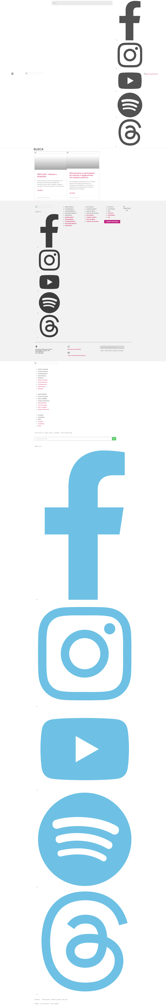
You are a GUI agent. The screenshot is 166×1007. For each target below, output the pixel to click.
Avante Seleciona (92, 213)
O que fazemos (43, 371)
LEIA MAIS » (40, 190)
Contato (111, 207)
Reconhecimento (71, 213)
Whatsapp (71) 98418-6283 (74, 349)
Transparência (70, 211)
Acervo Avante (91, 209)
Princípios (68, 215)
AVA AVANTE (90, 207)
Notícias (40, 378)
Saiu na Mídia (90, 211)
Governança (69, 209)
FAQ (109, 211)
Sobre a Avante (43, 369)
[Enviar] (114, 438)
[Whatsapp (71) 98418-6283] (69, 347)
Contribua (111, 209)
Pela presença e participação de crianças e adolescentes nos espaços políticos (82, 175)
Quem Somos (69, 207)
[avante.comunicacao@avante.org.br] (69, 353)
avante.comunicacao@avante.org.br (77, 355)
